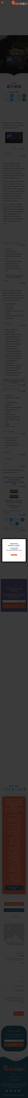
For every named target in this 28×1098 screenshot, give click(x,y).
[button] (2, 2)
